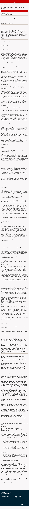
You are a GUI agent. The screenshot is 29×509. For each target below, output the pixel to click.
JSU (1, 4)
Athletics (24, 499)
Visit (14, 2)
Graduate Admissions (20, 495)
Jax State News (20, 498)
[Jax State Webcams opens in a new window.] (21, 504)
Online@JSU (15, 497)
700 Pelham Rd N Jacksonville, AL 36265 (5, 497)
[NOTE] (20, 121)
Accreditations (25, 494)
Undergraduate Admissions (20, 493)
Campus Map (11, 503)
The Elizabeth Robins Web (6, 4)
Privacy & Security (25, 500)
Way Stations (13, 4)
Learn (15, 492)
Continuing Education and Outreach (16, 496)
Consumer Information (24, 498)
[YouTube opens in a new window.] (24, 504)
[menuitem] (16, 494)
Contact (20, 492)
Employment (3, 503)
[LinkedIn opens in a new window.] (27, 504)
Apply (5, 2)
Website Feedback (16, 503)
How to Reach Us (21, 499)
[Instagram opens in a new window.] (25, 504)
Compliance (25, 492)
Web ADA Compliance (24, 493)
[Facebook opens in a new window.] (22, 504)
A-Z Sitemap (7, 503)
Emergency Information (20, 497)
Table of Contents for (6, 485)
